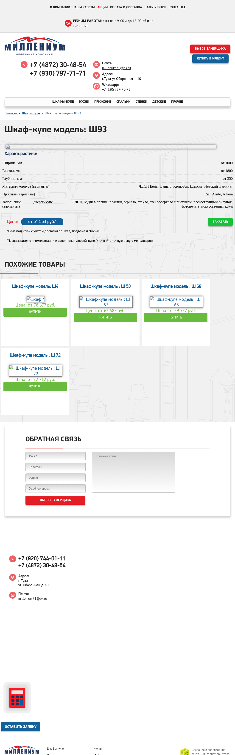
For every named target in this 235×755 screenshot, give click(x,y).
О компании (60, 7)
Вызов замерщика (210, 49)
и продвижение (215, 750)
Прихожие (102, 102)
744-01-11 (42, 559)
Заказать (220, 222)
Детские (159, 102)
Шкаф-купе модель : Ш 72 (35, 355)
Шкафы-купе (63, 102)
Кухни (84, 102)
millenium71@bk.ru (116, 68)
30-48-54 (58, 65)
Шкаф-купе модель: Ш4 (35, 286)
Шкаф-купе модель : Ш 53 (105, 286)
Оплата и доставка (126, 7)
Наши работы (84, 7)
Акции (102, 7)
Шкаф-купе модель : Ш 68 (176, 286)
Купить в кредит (210, 58)
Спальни (123, 102)
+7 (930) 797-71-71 (116, 89)
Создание (198, 750)
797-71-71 (58, 73)
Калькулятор (155, 7)
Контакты (177, 7)
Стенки (141, 102)
